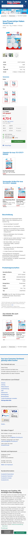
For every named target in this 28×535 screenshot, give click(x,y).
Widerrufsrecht (5, 386)
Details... (3, 424)
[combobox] (12, 6)
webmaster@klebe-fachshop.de (9, 441)
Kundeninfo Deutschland (7, 474)
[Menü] (2, 2)
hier (12, 305)
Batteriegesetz (5, 394)
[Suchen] (24, 6)
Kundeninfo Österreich (7, 476)
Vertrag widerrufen (6, 400)
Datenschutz (4, 392)
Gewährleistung (5, 388)
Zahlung (3, 384)
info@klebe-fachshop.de (16, 437)
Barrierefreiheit (5, 396)
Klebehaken (12, 16)
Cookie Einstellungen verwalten (9, 398)
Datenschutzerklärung (17, 524)
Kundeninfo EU (5, 480)
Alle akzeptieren (20, 532)
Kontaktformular (5, 445)
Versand (3, 382)
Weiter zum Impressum (7, 464)
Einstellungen (4, 528)
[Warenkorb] (25, 2)
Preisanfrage (7, 145)
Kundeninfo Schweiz (6, 478)
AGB (2, 390)
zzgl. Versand (10, 121)
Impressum (5, 526)
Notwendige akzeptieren (7, 531)
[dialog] (14, 512)
